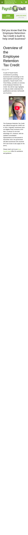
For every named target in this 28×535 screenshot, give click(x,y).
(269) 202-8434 (21, 15)
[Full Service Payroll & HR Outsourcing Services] (14, 9)
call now (22, 2)
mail (26, 2)
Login (8, 16)
